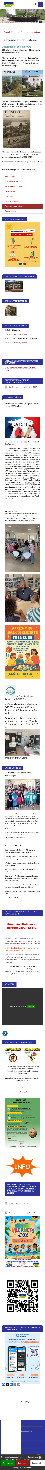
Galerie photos (10, 211)
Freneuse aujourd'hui (12, 201)
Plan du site (6, 1451)
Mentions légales (7, 1447)
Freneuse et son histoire (30, 32)
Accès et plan (6, 1443)
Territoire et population (13, 186)
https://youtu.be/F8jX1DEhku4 (16, 334)
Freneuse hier (10, 191)
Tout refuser (23, 1463)
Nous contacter (7, 1439)
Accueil (7, 32)
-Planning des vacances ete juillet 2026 (22, 1213)
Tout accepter (8, 1463)
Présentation (10, 176)
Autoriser (31, 1006)
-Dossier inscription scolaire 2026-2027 (22, 387)
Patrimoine (9, 196)
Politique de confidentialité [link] (22, 1468)
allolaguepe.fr (22, 1092)
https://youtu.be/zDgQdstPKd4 (16, 343)
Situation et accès (11, 181)
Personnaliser (37, 1463)
